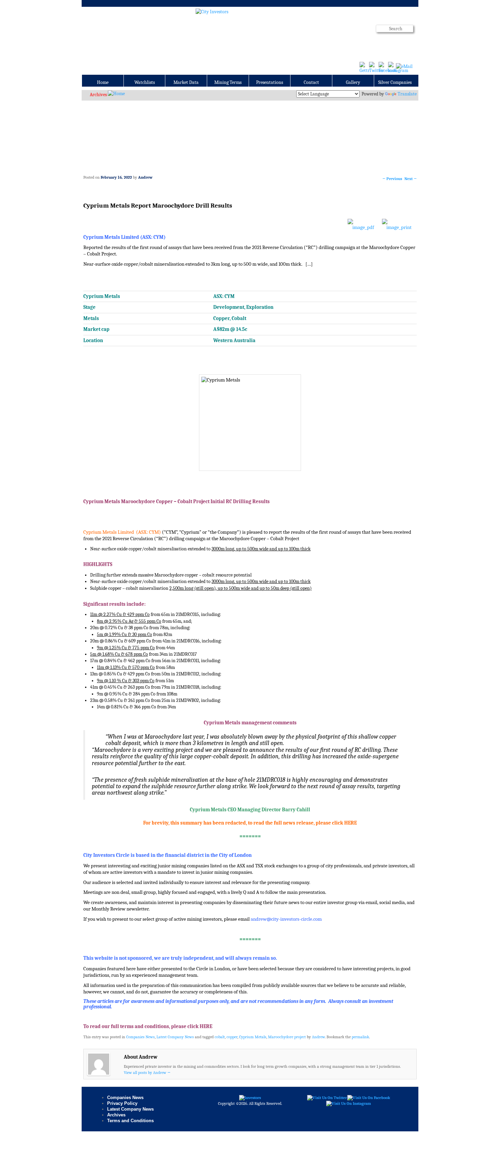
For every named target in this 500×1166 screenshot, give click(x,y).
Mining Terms (227, 82)
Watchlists (144, 82)
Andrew (145, 177)
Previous (392, 178)
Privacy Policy (122, 1103)
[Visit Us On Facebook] (368, 1097)
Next (410, 178)
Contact (311, 82)
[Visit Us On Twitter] (327, 1097)
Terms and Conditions (130, 1120)
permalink (360, 1037)
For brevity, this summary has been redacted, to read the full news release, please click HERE (250, 823)
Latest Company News (175, 1037)
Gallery (353, 82)
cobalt (220, 1037)
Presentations (269, 82)
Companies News (140, 1037)
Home (103, 82)
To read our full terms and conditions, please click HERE (147, 1026)
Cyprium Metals (252, 1037)
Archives (98, 95)
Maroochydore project (287, 1037)
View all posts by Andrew (147, 1072)
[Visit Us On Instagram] (348, 1103)
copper (232, 1037)
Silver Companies (395, 82)
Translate (407, 94)
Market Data (186, 82)
